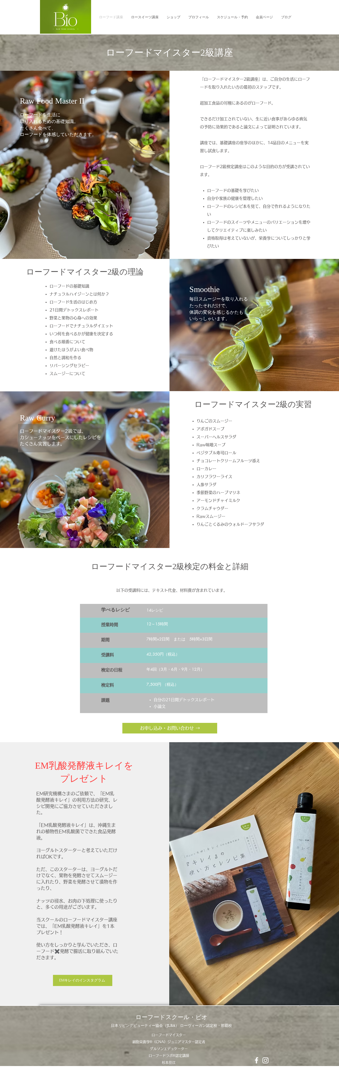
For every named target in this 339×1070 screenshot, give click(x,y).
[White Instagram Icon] (265, 1060)
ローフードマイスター (168, 1035)
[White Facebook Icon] (256, 1060)
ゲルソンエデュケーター (169, 1048)
